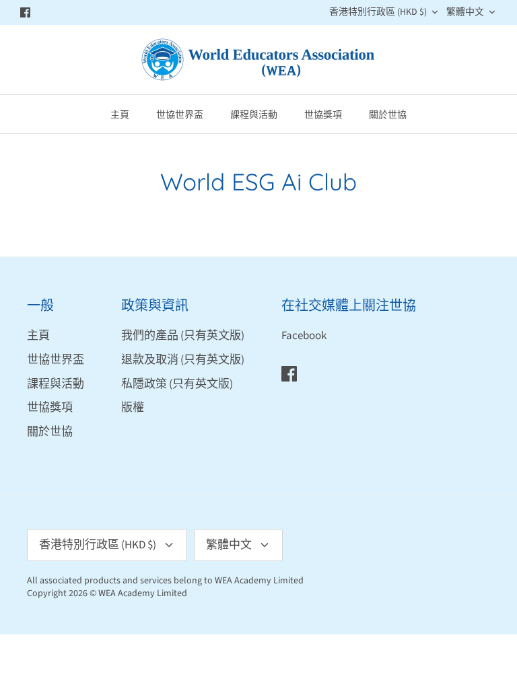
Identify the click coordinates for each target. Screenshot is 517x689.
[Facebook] (25, 12)
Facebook (303, 336)
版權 (132, 408)
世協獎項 (323, 114)
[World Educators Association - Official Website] (258, 59)
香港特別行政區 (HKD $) (378, 12)
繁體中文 (465, 12)
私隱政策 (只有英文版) (177, 384)
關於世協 (388, 114)
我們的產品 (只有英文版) (182, 336)
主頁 (119, 114)
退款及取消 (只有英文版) (182, 360)
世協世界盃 (179, 114)
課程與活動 (253, 114)
